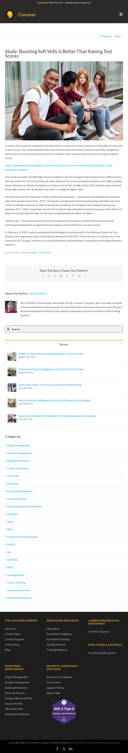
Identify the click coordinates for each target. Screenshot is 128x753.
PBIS (9, 529)
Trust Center (53, 682)
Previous (107, 36)
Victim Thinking (16, 582)
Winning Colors (14, 708)
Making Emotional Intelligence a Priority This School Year (51, 369)
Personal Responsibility (18, 698)
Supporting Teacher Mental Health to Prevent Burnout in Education (57, 415)
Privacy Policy (79, 742)
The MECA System (99, 631)
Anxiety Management (19, 453)
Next (117, 36)
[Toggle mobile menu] (121, 14)
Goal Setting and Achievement (24, 506)
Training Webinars (57, 649)
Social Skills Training (57, 639)
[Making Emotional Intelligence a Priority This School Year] (12, 369)
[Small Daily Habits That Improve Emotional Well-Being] (12, 385)
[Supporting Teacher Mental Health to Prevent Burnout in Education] (12, 416)
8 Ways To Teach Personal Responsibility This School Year (51, 353)
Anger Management (18, 445)
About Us (10, 628)
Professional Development (22, 536)
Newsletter (52, 628)
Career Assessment (18, 468)
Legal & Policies (55, 687)
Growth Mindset (56, 644)
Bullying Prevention (18, 460)
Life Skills (12, 514)
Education (13, 483)
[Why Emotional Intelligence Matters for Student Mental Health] (12, 400)
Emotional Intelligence (20, 491)
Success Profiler (14, 703)
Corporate (13, 475)
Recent (64, 344)
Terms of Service (96, 742)
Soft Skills (47, 252)
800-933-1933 (56, 2)
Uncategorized (15, 575)
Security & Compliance (59, 676)
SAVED (11, 544)
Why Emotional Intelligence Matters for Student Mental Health (54, 400)
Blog (7, 649)
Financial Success (15, 692)
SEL (40, 252)
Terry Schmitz (14, 252)
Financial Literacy (17, 498)
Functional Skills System (102, 652)
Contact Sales (13, 633)
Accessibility (113, 742)
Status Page (53, 692)
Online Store (12, 644)
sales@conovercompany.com (78, 2)
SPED (10, 567)
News (10, 521)
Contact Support (14, 639)
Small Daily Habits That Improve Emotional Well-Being (49, 384)
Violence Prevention (18, 590)
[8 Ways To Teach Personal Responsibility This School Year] (12, 354)
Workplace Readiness (19, 597)
